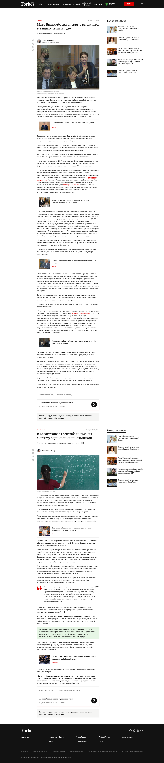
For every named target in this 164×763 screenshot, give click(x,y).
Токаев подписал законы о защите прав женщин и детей (73, 123)
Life (49, 742)
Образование (41, 430)
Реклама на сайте (59, 751)
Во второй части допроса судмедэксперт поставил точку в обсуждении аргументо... (56, 267)
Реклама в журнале (76, 751)
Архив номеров (128, 737)
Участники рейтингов (53, 4)
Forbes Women (66, 4)
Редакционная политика (40, 751)
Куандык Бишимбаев (45, 394)
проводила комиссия (71, 185)
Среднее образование (45, 690)
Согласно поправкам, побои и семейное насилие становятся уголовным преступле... (56, 128)
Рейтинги (41, 4)
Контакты (24, 751)
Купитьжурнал (129, 4)
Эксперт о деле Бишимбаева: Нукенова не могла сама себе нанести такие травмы (74, 342)
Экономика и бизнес (56, 737)
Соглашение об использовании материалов (102, 751)
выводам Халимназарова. (81, 313)
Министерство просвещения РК (68, 690)
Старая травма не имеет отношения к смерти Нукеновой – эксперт (74, 261)
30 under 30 (76, 4)
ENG (100, 4)
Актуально (25, 737)
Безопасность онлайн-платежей (132, 751)
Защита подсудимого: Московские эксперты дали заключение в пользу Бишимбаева (70, 201)
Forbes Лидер (81, 737)
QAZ (95, 4)
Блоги (101, 742)
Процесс (39, 20)
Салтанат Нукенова (64, 394)
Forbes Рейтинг (81, 742)
